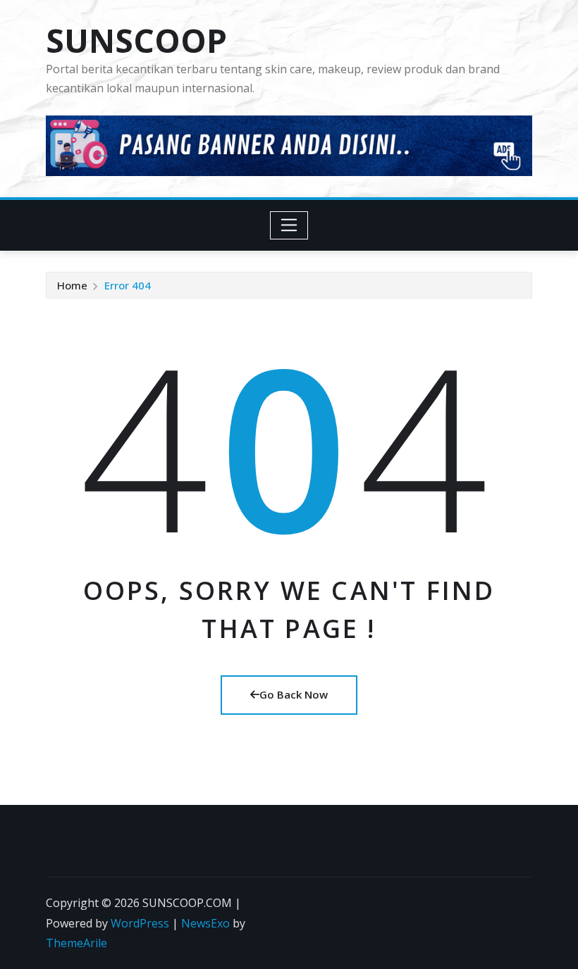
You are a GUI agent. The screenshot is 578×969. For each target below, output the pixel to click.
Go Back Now (293, 694)
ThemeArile (76, 943)
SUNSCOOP (136, 40)
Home (72, 285)
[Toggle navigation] (289, 225)
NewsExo (205, 923)
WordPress (140, 923)
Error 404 (127, 285)
